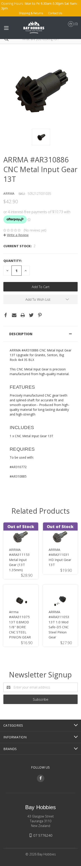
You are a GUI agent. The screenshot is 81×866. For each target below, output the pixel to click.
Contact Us (55, 13)
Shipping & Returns (31, 13)
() (76, 24)
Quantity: (12, 261)
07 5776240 (42, 835)
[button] (40, 334)
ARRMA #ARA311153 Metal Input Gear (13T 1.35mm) (19, 559)
